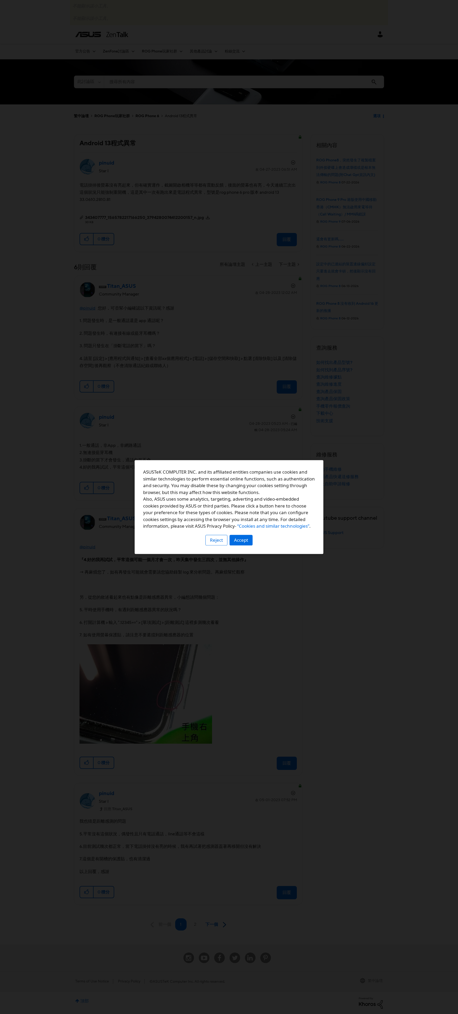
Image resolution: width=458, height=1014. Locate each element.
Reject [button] (216, 540)
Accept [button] (241, 540)
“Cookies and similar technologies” (273, 526)
